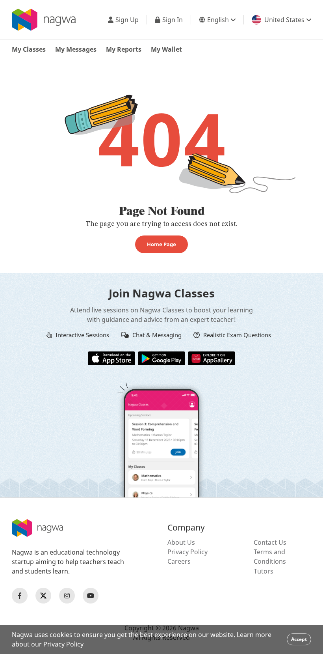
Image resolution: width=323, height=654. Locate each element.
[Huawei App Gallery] (211, 357)
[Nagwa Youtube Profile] (90, 596)
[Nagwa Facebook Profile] (20, 596)
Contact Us (270, 542)
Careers (179, 561)
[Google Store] (161, 357)
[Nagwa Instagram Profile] (67, 596)
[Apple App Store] (111, 357)
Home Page (161, 244)
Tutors (263, 571)
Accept (299, 639)
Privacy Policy (187, 551)
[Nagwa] (44, 20)
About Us (181, 542)
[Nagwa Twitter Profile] (43, 596)
